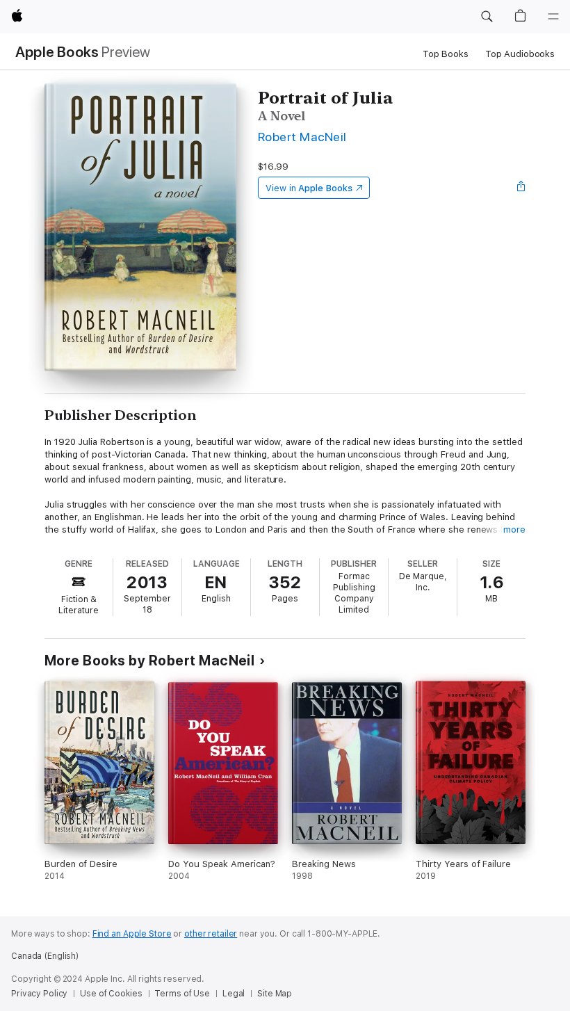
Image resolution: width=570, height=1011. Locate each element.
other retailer (210, 934)
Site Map (274, 993)
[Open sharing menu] (521, 187)
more (514, 529)
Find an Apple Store (132, 934)
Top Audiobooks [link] (520, 54)
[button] (486, 16)
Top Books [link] (446, 54)
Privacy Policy (39, 993)
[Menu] (553, 16)
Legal (233, 993)
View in (309, 188)
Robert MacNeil (302, 136)
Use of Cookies (111, 993)
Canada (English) (45, 956)
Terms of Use (182, 993)
